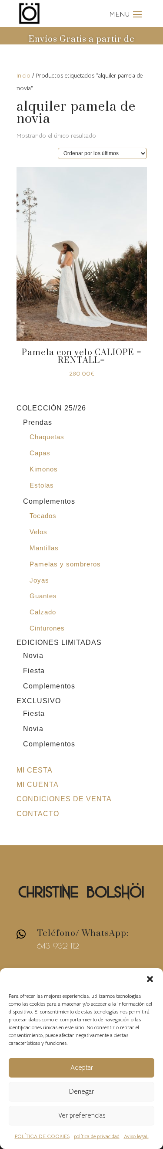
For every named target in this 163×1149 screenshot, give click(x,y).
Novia (33, 655)
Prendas (37, 422)
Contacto (38, 813)
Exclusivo (39, 701)
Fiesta (34, 670)
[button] (150, 979)
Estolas (42, 485)
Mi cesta (35, 770)
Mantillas (44, 548)
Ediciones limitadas (59, 642)
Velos (38, 532)
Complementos (49, 501)
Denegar (81, 1091)
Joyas (39, 580)
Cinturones (47, 628)
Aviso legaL (136, 1136)
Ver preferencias (81, 1115)
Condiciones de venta (64, 799)
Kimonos (44, 469)
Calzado (43, 612)
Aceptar (81, 1067)
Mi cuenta (38, 784)
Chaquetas (47, 437)
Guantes (43, 596)
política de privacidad (97, 1136)
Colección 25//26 (51, 408)
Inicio (23, 75)
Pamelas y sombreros (65, 564)
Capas (40, 453)
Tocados (43, 515)
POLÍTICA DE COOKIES (42, 1136)
